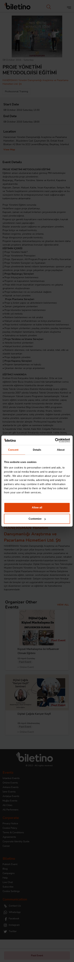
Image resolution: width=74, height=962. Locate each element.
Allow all (37, 507)
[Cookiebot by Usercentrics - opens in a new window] (55, 440)
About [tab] (61, 449)
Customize (35, 518)
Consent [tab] (13, 449)
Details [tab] (37, 449)
